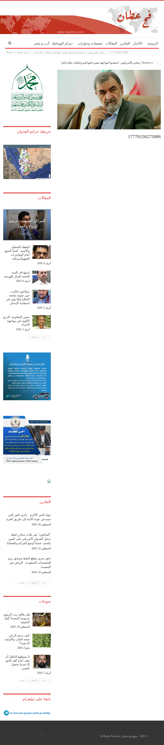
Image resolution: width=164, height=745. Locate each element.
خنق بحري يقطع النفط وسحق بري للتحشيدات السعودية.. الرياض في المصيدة (29, 563)
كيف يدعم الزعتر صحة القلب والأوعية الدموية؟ (17, 639)
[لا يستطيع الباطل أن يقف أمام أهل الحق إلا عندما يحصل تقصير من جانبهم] (41, 662)
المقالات (111, 43)
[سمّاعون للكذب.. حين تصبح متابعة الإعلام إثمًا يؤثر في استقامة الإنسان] (41, 296)
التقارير (125, 43)
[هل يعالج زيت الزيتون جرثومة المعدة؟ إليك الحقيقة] (41, 619)
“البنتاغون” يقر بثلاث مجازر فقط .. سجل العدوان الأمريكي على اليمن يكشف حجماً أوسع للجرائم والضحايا (29, 539)
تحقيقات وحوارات (90, 43)
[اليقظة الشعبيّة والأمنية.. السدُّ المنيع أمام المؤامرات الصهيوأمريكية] (41, 252)
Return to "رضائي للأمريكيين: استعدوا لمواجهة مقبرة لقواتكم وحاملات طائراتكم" (107, 62)
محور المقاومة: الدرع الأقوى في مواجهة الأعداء (16, 320)
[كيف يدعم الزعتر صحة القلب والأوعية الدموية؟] (41, 640)
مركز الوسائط (62, 43)
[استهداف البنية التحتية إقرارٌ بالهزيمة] (41, 277)
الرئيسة (152, 43)
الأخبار (137, 43)
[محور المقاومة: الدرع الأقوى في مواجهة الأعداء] (41, 322)
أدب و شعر (41, 43)
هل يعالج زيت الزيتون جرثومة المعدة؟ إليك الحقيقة (16, 618)
